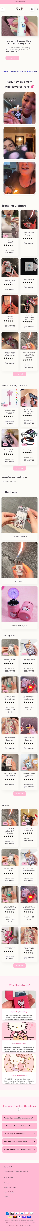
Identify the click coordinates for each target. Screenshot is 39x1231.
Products (7, 1183)
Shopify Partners (30, 1220)
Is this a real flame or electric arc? (17, 1126)
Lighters (18, 581)
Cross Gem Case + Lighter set (10, 317)
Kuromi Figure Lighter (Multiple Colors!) (29, 829)
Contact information (25, 1226)
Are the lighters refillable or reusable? (18, 1118)
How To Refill (9, 1192)
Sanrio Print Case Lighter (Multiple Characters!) (10, 739)
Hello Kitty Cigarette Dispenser (10, 241)
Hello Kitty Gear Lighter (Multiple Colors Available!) (29, 317)
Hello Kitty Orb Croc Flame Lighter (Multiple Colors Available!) (29, 355)
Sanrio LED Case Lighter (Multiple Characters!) (29, 739)
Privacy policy (20, 1223)
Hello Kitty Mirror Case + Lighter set (10, 281)
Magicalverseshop (15, 1220)
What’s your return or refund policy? (18, 1149)
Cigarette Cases (18, 536)
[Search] (32, 9)
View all (19, 374)
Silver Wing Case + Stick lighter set (29, 278)
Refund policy (10, 1223)
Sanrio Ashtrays (18, 626)
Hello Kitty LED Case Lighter (10, 660)
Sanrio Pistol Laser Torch (10, 450)
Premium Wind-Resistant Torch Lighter (29, 411)
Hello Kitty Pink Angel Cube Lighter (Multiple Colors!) (10, 354)
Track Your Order (10, 1187)
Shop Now (12, 58)
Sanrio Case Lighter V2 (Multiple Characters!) (29, 775)
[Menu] (2, 9)
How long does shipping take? (15, 1141)
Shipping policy (13, 1226)
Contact (6, 1196)
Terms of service (30, 1223)
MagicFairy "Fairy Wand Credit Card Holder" (10, 412)
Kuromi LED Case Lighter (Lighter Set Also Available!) (10, 698)
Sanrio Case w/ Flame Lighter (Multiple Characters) (10, 775)
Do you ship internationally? (14, 1134)
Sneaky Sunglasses (29, 450)
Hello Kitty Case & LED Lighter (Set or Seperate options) (29, 698)
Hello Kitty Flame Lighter (10, 947)
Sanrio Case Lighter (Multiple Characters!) (28, 660)
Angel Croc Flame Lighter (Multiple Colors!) (29, 234)
